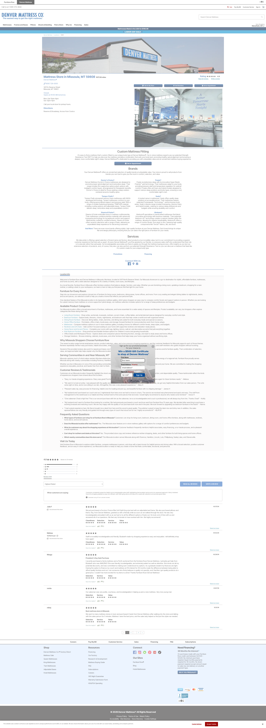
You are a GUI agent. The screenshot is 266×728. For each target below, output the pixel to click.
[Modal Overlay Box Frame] (133, 364)
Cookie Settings (197, 724)
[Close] (262, 724)
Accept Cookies (211, 724)
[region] (133, 724)
